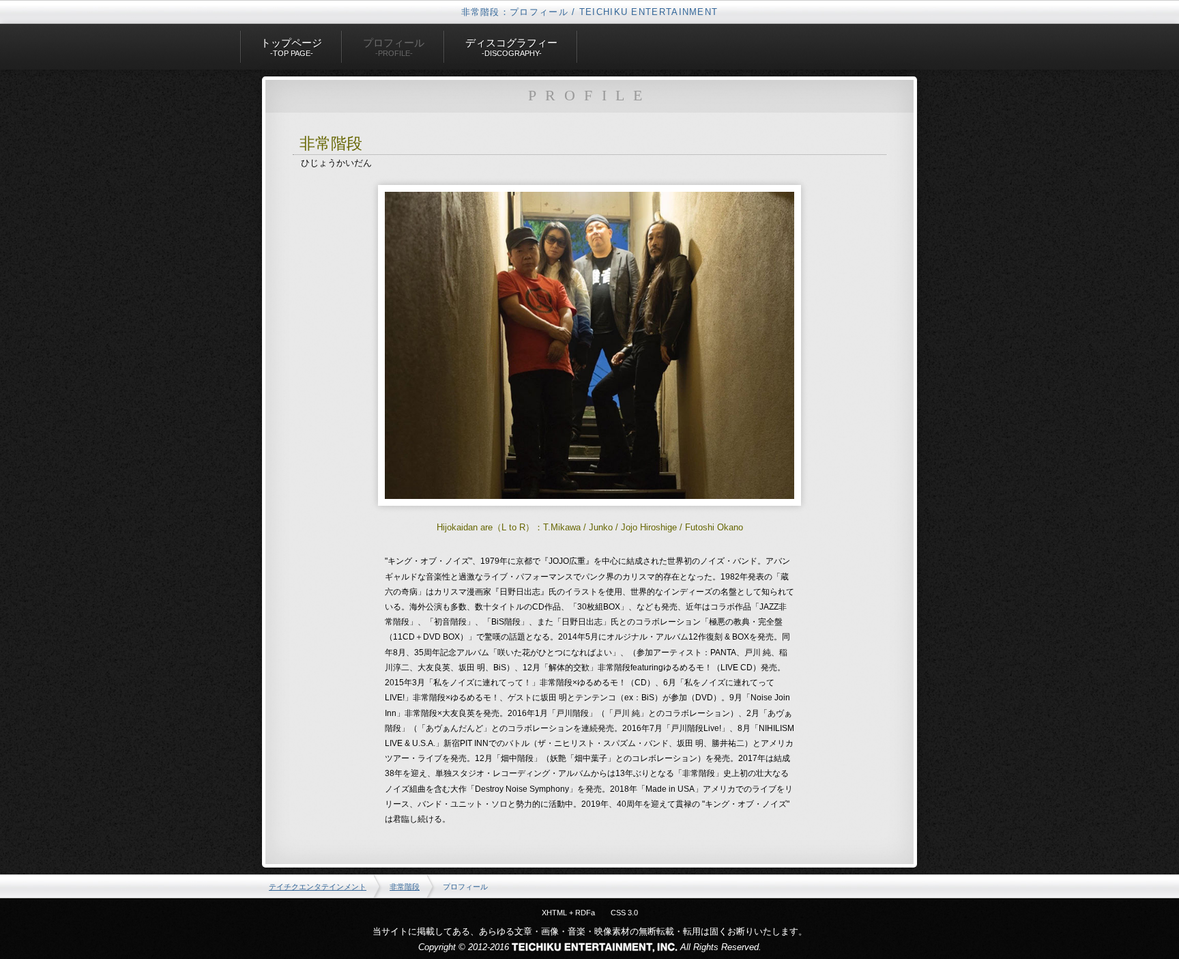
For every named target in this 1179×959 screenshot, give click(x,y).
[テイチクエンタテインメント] (595, 947)
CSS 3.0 (624, 912)
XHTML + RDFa (568, 912)
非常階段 (405, 887)
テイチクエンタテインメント (317, 887)
